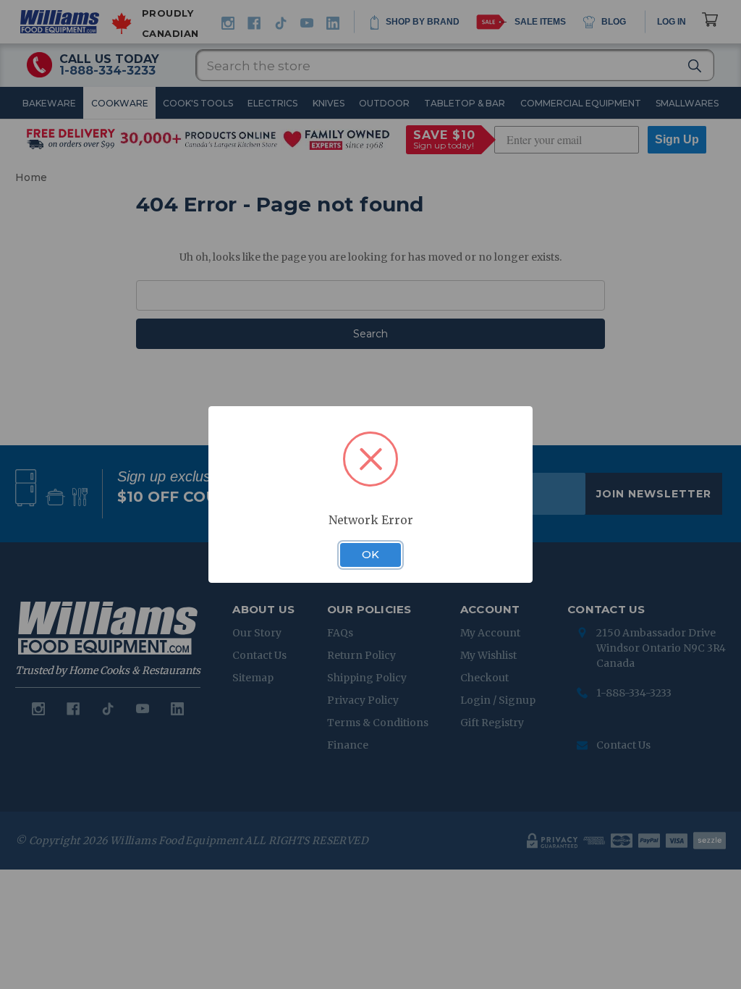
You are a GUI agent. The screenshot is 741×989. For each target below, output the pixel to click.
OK (370, 554)
